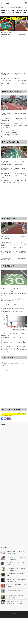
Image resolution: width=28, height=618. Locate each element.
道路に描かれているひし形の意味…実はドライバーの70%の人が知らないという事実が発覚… (16, 602)
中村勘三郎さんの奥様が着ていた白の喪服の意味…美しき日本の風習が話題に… (16, 580)
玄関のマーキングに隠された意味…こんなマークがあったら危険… (16, 563)
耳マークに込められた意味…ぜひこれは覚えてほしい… (16, 591)
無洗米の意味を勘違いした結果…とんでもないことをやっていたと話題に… (16, 552)
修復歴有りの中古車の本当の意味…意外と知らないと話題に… (16, 574)
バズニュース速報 (5, 3)
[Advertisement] (14, 57)
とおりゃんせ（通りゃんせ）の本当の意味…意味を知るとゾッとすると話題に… (16, 558)
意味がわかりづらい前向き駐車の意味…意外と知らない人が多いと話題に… (16, 596)
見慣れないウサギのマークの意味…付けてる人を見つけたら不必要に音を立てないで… (16, 569)
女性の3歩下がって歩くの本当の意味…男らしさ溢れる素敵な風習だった (16, 585)
